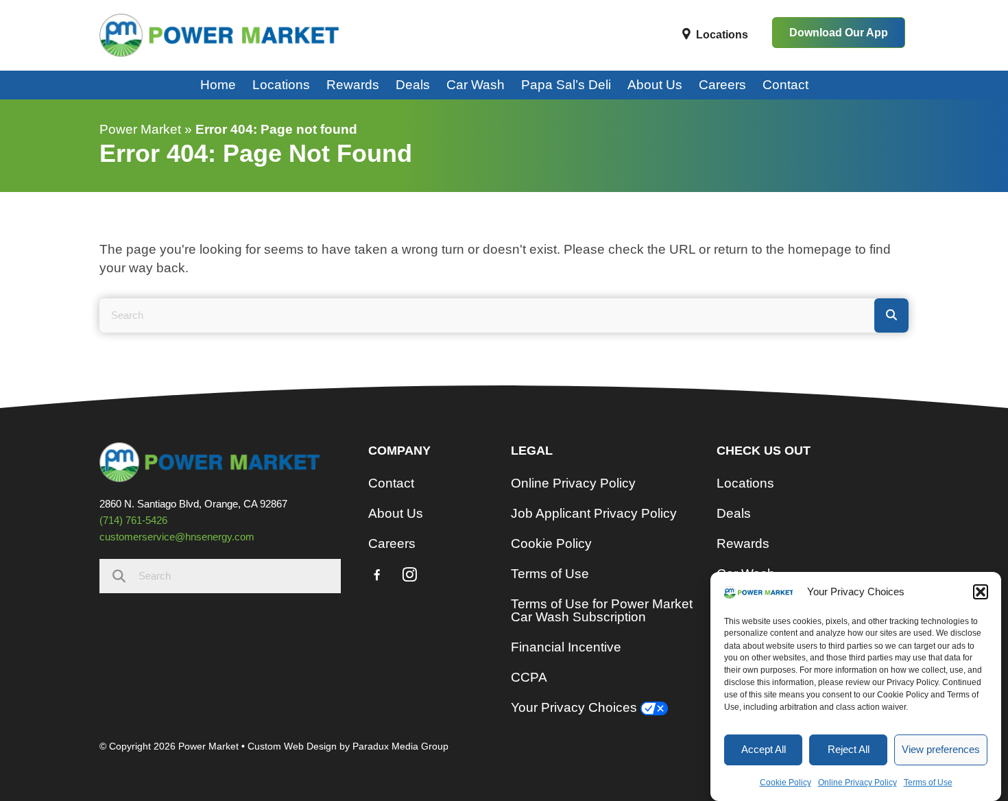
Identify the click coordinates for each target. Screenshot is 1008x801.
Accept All (763, 749)
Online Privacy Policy (857, 782)
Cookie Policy (785, 782)
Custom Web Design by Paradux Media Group (348, 746)
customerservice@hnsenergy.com (176, 536)
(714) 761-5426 (133, 520)
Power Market (140, 129)
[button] (980, 592)
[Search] (891, 315)
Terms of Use (928, 782)
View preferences (941, 749)
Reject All (848, 749)
